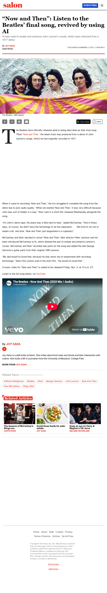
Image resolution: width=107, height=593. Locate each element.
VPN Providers (53, 564)
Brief (40, 381)
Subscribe (90, 5)
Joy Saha (10, 46)
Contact (59, 532)
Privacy (68, 532)
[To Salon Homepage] (12, 5)
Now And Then (89, 381)
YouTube (40, 274)
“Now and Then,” (31, 134)
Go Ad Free (67, 536)
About (44, 532)
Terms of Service (42, 536)
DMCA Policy (54, 569)
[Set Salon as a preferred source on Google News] (83, 121)
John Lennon (71, 381)
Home (36, 532)
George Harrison (54, 381)
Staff (51, 532)
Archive (56, 536)
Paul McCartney (12, 386)
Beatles (30, 381)
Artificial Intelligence (14, 381)
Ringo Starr (28, 386)
